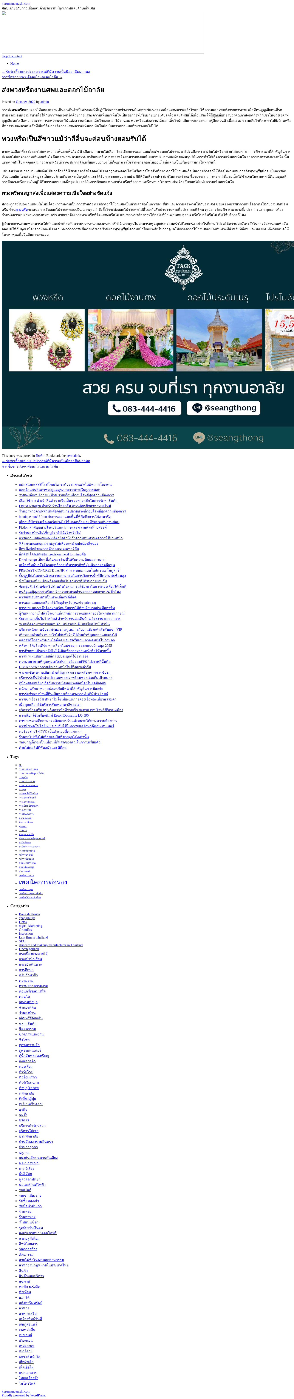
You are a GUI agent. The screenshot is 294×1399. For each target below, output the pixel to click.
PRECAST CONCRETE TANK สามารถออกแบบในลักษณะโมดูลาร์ (69, 570)
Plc (20, 765)
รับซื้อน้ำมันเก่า (30, 1206)
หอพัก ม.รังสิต (29, 1287)
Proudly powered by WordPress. (24, 1395)
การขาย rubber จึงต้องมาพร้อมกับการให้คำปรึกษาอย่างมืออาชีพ (67, 608)
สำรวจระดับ (25, 871)
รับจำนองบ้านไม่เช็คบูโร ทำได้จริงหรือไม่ (50, 533)
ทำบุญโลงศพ (29, 1088)
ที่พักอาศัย (26, 1093)
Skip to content (12, 56)
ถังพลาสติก (27, 1061)
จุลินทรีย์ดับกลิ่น (31, 1018)
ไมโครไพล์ (27, 1383)
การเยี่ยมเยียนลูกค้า (28, 806)
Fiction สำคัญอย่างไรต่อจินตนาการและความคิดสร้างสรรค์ (63, 527)
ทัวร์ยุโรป (26, 1072)
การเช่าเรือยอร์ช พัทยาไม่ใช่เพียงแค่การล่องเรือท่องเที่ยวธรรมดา (67, 699)
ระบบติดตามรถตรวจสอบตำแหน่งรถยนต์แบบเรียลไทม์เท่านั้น (64, 624)
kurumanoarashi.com (16, 3)
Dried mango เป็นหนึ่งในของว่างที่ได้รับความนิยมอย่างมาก (62, 559)
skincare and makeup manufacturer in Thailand (51, 945)
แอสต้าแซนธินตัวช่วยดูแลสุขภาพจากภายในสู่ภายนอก (59, 490)
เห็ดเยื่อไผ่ (26, 1367)
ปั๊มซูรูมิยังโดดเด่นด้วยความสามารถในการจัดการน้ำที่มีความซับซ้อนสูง (72, 576)
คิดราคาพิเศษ (26, 822)
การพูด (22, 789)
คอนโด (24, 996)
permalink (73, 455)
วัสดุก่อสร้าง (28, 1249)
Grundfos (25, 929)
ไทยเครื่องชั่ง (28, 1378)
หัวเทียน (25, 1292)
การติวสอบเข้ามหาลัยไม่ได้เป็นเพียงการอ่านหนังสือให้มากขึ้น (65, 651)
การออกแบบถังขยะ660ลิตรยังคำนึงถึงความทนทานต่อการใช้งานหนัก (71, 538)
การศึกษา (26, 970)
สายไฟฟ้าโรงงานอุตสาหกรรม (41, 1260)
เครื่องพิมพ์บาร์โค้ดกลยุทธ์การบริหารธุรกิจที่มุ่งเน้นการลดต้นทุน (67, 565)
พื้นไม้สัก (25, 1174)
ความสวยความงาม (33, 986)
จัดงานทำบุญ (29, 1002)
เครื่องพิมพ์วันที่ (30, 1319)
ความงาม (26, 980)
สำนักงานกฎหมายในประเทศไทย (43, 1265)
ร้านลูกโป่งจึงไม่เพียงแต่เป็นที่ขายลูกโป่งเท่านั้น (54, 737)
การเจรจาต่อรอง (27, 802)
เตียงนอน (26, 1340)
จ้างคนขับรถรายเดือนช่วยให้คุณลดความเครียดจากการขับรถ (64, 672)
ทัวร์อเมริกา (28, 1077)
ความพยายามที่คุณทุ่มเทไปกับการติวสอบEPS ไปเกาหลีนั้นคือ (65, 662)
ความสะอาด (25, 818)
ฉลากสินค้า (27, 1023)
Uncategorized (29, 949)
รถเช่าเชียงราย (30, 1195)
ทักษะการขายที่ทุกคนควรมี (32, 838)
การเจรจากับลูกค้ (27, 798)
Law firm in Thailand (33, 937)
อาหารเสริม (28, 1313)
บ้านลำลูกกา (28, 1147)
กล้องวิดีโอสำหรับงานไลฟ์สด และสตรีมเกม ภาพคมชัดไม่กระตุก (67, 640)
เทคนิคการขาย (26, 875)
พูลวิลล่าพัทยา (29, 1179)
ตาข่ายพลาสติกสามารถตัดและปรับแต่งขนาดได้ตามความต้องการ (68, 721)
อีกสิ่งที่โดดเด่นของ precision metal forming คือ (52, 554)
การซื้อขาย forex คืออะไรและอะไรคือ (32, 77)
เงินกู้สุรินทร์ (28, 1324)
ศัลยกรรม (26, 1254)
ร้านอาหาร (27, 1217)
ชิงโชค (24, 1039)
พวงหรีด (21, 209)
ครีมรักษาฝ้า (28, 975)
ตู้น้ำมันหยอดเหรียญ (34, 1056)
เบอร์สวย (25, 1351)
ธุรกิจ (23, 1109)
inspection (26, 933)
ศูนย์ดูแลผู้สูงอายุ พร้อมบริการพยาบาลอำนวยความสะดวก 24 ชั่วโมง (70, 592)
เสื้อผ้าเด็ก (26, 1362)
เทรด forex (26, 1346)
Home (14, 63)
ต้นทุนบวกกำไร (26, 834)
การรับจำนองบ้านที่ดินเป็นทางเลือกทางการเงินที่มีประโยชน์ (63, 694)
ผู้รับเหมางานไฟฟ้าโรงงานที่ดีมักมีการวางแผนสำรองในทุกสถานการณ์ (72, 613)
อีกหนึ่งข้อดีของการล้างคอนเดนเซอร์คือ (49, 549)
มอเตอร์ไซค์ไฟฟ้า (32, 1184)
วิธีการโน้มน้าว (26, 859)
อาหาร (24, 1308)
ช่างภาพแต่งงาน (31, 1034)
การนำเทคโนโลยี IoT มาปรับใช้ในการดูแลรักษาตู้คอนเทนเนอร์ (66, 726)
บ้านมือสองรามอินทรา (36, 1142)
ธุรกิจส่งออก (25, 842)
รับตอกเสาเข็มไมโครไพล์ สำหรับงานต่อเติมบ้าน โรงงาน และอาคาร (70, 619)
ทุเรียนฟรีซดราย (31, 1104)
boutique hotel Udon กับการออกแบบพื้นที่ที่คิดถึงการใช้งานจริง (65, 516)
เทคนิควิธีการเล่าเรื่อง (30, 897)
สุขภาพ (24, 1281)
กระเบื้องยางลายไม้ (33, 954)
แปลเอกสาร (28, 1373)
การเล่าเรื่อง (25, 810)
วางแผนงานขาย (27, 851)
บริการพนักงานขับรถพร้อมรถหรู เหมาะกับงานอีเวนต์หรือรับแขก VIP (70, 629)
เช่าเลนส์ (25, 1335)
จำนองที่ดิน (27, 1007)
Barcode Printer (29, 914)
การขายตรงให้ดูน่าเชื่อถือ (31, 773)
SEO (22, 941)
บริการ (24, 1120)
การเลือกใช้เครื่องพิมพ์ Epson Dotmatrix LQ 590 (54, 715)
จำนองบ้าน (27, 1013)
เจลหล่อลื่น (27, 1330)
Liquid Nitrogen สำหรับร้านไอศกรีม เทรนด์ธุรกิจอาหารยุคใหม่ (65, 506)
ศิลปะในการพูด (26, 867)
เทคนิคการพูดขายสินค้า (31, 893)
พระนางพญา (29, 1163)
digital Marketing (30, 926)
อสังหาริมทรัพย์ (30, 1303)
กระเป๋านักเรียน (30, 959)
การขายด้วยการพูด (28, 769)
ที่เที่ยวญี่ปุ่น (27, 1099)
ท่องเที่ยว (25, 1066)
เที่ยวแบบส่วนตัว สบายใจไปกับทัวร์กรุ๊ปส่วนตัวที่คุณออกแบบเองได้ (68, 635)
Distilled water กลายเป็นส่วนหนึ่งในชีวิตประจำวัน (55, 667)
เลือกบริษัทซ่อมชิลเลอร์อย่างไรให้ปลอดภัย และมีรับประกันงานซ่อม (69, 522)
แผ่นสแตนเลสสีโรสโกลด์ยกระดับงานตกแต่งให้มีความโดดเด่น (65, 484)
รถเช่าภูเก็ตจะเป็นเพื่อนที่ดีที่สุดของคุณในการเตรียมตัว (59, 742)
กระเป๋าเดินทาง (30, 964)
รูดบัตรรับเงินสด (31, 1227)
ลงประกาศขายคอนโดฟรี (38, 1233)
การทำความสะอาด (28, 785)
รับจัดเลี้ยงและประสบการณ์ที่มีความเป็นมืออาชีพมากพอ (46, 71)
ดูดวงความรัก (29, 1045)
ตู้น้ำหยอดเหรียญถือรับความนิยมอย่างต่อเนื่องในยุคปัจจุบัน (62, 683)
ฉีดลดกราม (27, 1029)
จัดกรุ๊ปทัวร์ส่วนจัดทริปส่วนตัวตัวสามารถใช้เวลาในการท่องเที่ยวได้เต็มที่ (72, 586)
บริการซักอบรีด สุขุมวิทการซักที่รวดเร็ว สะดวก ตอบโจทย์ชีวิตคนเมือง (71, 710)
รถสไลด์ (25, 1190)
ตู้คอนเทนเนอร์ (30, 1050)
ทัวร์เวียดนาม (29, 1082)
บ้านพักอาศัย (28, 1136)
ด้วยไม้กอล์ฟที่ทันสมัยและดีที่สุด (43, 747)
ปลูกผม (24, 1152)
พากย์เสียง (26, 1168)
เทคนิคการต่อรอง (43, 882)
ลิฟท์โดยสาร (28, 1244)
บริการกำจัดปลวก (32, 1125)
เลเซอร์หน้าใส (29, 1356)
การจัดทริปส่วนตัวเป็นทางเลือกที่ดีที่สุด (47, 597)
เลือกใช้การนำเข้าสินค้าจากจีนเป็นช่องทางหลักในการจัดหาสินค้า (68, 500)
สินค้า (40, 455)
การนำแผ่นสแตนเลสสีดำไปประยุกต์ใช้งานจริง (53, 656)
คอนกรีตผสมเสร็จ (32, 991)
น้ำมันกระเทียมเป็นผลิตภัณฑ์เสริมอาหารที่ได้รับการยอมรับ (63, 581)
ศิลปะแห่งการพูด (27, 863)
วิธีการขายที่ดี (26, 855)
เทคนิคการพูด (26, 889)
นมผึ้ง (23, 1115)
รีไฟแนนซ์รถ (28, 1222)
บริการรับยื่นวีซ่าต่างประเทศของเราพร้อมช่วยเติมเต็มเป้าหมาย (65, 678)
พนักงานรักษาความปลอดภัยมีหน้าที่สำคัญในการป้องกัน (61, 688)
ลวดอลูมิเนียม (29, 1238)
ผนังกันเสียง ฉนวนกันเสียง (38, 1158)
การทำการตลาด (27, 781)
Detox (23, 922)
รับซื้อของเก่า (29, 1201)
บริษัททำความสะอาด (29, 847)
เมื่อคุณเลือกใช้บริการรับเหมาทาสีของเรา (50, 704)
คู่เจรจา (22, 826)
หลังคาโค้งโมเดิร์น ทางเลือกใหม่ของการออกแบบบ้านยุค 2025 (65, 645)
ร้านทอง (25, 1211)
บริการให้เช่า (29, 1131)
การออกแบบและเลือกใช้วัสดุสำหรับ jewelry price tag (57, 602)
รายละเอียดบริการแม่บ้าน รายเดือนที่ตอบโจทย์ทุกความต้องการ (66, 495)
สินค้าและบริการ (31, 1276)
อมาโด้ (24, 1297)
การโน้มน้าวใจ (26, 814)
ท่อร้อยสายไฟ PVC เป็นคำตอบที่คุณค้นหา (50, 731)
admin (44, 102)
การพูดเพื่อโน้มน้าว (28, 793)
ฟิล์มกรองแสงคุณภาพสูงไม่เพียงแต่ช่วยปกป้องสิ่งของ (58, 543)
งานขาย (23, 830)
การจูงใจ (23, 777)
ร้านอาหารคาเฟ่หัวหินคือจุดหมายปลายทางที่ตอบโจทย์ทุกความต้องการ (72, 511)
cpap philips (27, 918)
